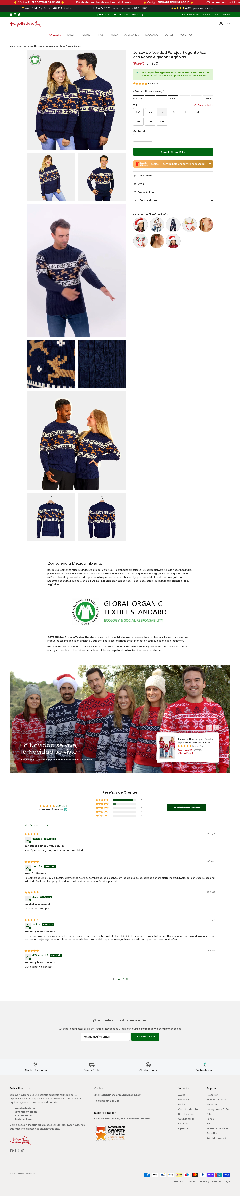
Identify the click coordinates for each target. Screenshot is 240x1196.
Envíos (182, 14)
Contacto (226, 14)
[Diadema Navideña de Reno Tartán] (140, 241)
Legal (227, 1181)
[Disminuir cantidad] (136, 137)
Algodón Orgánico (217, 1099)
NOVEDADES (54, 34)
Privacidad (179, 1181)
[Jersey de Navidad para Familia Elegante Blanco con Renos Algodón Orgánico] (157, 224)
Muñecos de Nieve (217, 1128)
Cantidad (139, 131)
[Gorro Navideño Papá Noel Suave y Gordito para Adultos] (140, 224)
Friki (209, 1114)
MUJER (70, 34)
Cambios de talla (188, 1109)
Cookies (191, 1181)
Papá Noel (212, 1133)
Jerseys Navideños (26, 1173)
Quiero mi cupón (145, 1036)
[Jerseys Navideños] (25, 24)
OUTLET (169, 34)
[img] (32, 834)
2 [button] (119, 978)
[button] (140, 83)
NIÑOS (100, 34)
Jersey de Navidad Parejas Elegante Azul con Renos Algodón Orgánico (50, 46)
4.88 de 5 (61, 806)
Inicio (12, 46)
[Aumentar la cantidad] (149, 137)
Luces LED (212, 1095)
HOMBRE (85, 34)
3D (208, 1123)
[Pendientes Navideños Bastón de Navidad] (157, 241)
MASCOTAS (151, 34)
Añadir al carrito (173, 152)
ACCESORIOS (131, 34)
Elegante (212, 1104)
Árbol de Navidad (216, 1138)
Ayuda (216, 14)
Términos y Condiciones (210, 1181)
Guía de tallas (186, 1119)
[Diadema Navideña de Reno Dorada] (189, 224)
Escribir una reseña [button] (187, 807)
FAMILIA (114, 34)
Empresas (206, 14)
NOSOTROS (186, 34)
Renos (210, 1119)
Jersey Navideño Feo (218, 1109)
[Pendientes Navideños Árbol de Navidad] (206, 224)
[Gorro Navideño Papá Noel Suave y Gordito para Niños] (173, 241)
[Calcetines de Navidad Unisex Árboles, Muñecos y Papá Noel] (173, 224)
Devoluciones (193, 14)
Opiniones (184, 1128)
